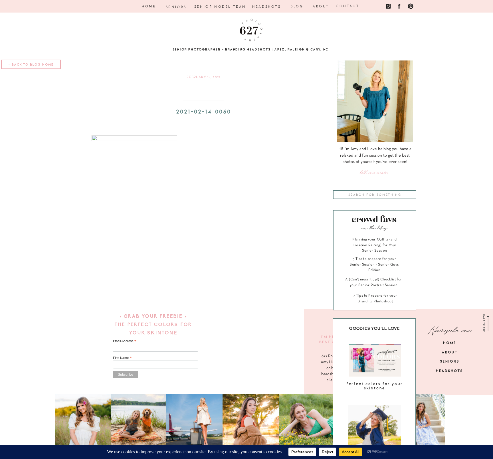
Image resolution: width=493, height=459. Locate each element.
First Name (122, 357)
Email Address (124, 341)
